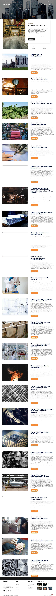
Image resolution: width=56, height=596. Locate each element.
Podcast (40, 4)
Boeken (35, 4)
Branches (50, 4)
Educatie (45, 4)
